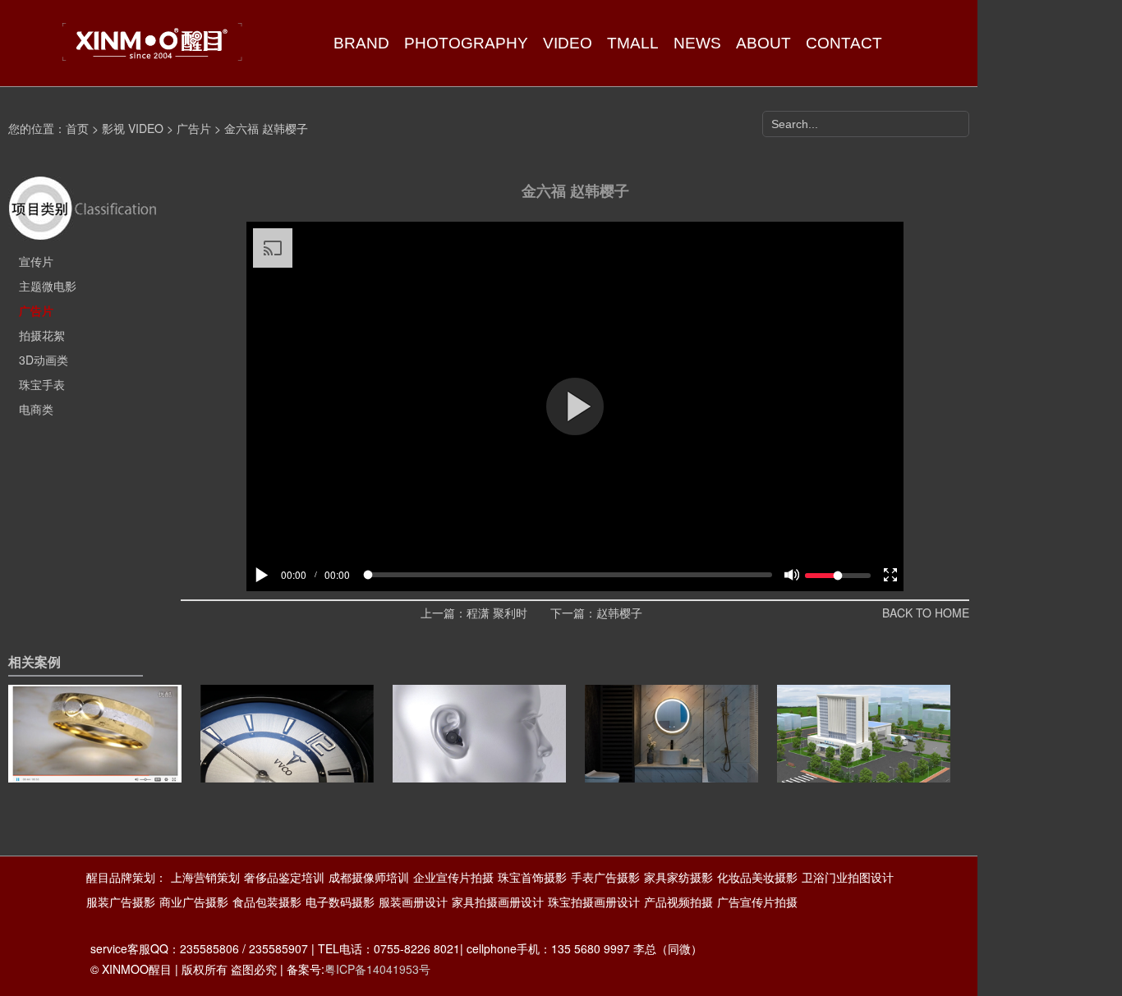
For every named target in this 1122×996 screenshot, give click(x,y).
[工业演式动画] (863, 759)
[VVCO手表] (287, 759)
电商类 (36, 409)
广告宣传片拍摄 (757, 901)
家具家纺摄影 (678, 877)
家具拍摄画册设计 (498, 901)
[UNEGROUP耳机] (479, 759)
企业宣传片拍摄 (453, 877)
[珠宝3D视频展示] (95, 759)
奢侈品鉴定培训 (284, 877)
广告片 (194, 128)
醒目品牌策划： (126, 877)
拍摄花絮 (42, 335)
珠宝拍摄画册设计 (594, 901)
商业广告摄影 (193, 901)
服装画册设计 (413, 901)
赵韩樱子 (619, 612)
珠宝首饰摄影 (532, 877)
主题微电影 (47, 286)
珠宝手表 (42, 384)
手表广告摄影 (605, 877)
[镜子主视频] (671, 759)
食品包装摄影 (266, 901)
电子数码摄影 (340, 901)
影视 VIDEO (132, 128)
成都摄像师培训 (369, 877)
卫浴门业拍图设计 (848, 877)
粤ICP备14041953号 (377, 969)
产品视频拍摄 (678, 901)
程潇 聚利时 (497, 612)
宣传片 (36, 261)
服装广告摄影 (120, 901)
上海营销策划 (205, 877)
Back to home (925, 612)
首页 (77, 128)
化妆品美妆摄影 (757, 877)
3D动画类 (43, 359)
